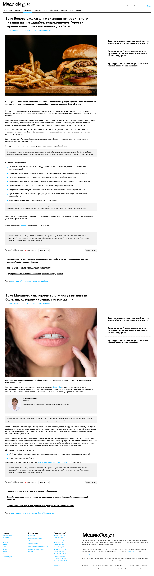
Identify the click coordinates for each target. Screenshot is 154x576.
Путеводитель (7, 535)
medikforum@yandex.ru (89, 554)
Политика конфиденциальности (38, 546)
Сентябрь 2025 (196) (60, 561)
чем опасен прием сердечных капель (52, 462)
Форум (78, 10)
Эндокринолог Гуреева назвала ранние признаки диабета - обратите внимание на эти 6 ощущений (127, 53)
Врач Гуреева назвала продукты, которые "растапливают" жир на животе (128, 64)
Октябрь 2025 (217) (60, 558)
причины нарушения (29, 513)
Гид (71, 10)
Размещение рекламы (35, 538)
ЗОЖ (45, 10)
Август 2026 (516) (59, 535)
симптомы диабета (40, 281)
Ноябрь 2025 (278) (59, 556)
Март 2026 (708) (59, 547)
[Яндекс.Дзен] (44, 250)
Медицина (8, 10)
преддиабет (27, 281)
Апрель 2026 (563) (59, 544)
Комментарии (7, 556)
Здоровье (28, 10)
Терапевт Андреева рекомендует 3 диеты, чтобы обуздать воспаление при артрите (128, 42)
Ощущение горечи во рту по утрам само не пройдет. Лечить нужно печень (40, 505)
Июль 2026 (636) (59, 537)
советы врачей (16, 281)
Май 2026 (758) (58, 542)
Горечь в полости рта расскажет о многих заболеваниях (32, 491)
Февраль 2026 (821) (60, 549)
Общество (54, 10)
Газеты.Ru (57, 387)
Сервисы (5, 554)
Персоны (37, 10)
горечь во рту (15, 513)
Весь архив (57, 565)
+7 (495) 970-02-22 (132, 551)
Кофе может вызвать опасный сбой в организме (29, 268)
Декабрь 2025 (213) (60, 554)
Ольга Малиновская (46, 513)
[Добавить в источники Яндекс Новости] (30, 555)
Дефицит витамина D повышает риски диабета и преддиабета (35, 274)
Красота (18, 10)
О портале (31, 535)
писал (23, 226)
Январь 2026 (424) (59, 551)
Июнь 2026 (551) (59, 540)
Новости (64, 10)
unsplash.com (47, 30)
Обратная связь (33, 541)
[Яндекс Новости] (30, 250)
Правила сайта (33, 543)
